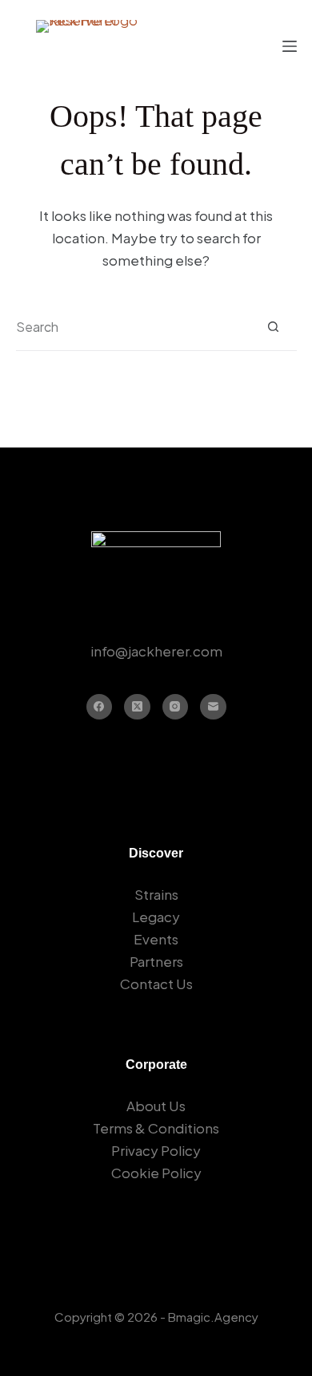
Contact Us (156, 983)
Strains (156, 894)
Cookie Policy (156, 1172)
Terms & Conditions (156, 1128)
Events (156, 939)
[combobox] (133, 327)
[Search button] (273, 326)
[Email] (213, 707)
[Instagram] (175, 707)
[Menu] (289, 46)
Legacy (156, 916)
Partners (156, 961)
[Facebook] (99, 707)
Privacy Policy (156, 1150)
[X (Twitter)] (137, 707)
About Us (156, 1105)
